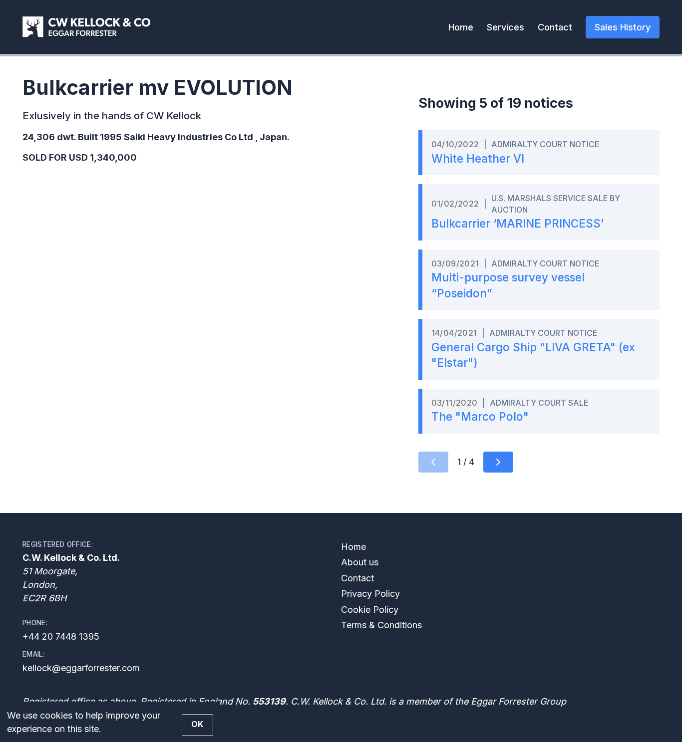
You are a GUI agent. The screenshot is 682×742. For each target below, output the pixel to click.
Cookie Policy (369, 609)
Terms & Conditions (381, 625)
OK (197, 724)
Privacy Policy (370, 593)
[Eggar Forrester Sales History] (86, 26)
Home (460, 27)
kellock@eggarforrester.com (81, 668)
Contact (555, 27)
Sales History (623, 27)
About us (359, 562)
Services (505, 27)
